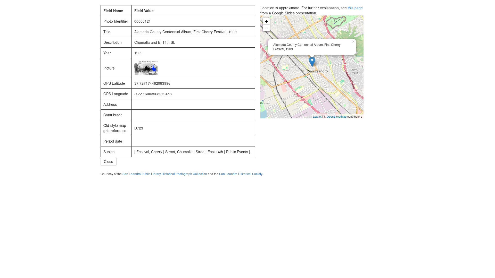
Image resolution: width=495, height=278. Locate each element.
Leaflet (317, 116)
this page (355, 7)
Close (108, 161)
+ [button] (266, 21)
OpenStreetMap (336, 116)
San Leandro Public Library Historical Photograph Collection (164, 173)
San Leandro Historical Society (240, 173)
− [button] (266, 28)
